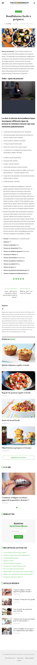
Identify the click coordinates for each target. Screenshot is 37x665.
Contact (19, 660)
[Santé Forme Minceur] (19, 3)
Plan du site (20, 658)
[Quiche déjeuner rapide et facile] (18, 353)
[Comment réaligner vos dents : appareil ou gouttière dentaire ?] (18, 484)
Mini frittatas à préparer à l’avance (17, 448)
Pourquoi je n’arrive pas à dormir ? (13, 577)
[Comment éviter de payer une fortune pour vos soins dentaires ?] (7, 621)
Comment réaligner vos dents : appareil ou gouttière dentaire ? (15, 498)
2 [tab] (18, 507)
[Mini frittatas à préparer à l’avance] (18, 435)
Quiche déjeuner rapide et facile (15, 365)
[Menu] (3, 3)
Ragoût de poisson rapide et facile (16, 393)
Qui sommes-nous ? (10, 658)
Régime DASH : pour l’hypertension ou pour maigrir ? (19, 571)
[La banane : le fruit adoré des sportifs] (7, 601)
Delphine (8, 23)
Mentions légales (29, 658)
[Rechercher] (34, 3)
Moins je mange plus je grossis (12, 563)
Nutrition (18, 11)
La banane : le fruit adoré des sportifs (24, 599)
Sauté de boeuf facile (11, 420)
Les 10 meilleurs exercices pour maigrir (15, 552)
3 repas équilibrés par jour (11, 558)
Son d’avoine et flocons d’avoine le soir (15, 566)
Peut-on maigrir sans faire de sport (14, 569)
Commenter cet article (18, 457)
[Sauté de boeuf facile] (18, 408)
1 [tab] (17, 507)
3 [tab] (20, 507)
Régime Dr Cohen (9, 560)
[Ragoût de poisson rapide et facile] (18, 380)
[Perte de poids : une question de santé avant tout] (7, 611)
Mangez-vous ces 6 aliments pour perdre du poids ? (18, 574)
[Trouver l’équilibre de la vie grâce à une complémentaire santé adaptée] (7, 631)
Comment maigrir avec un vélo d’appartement (17, 555)
